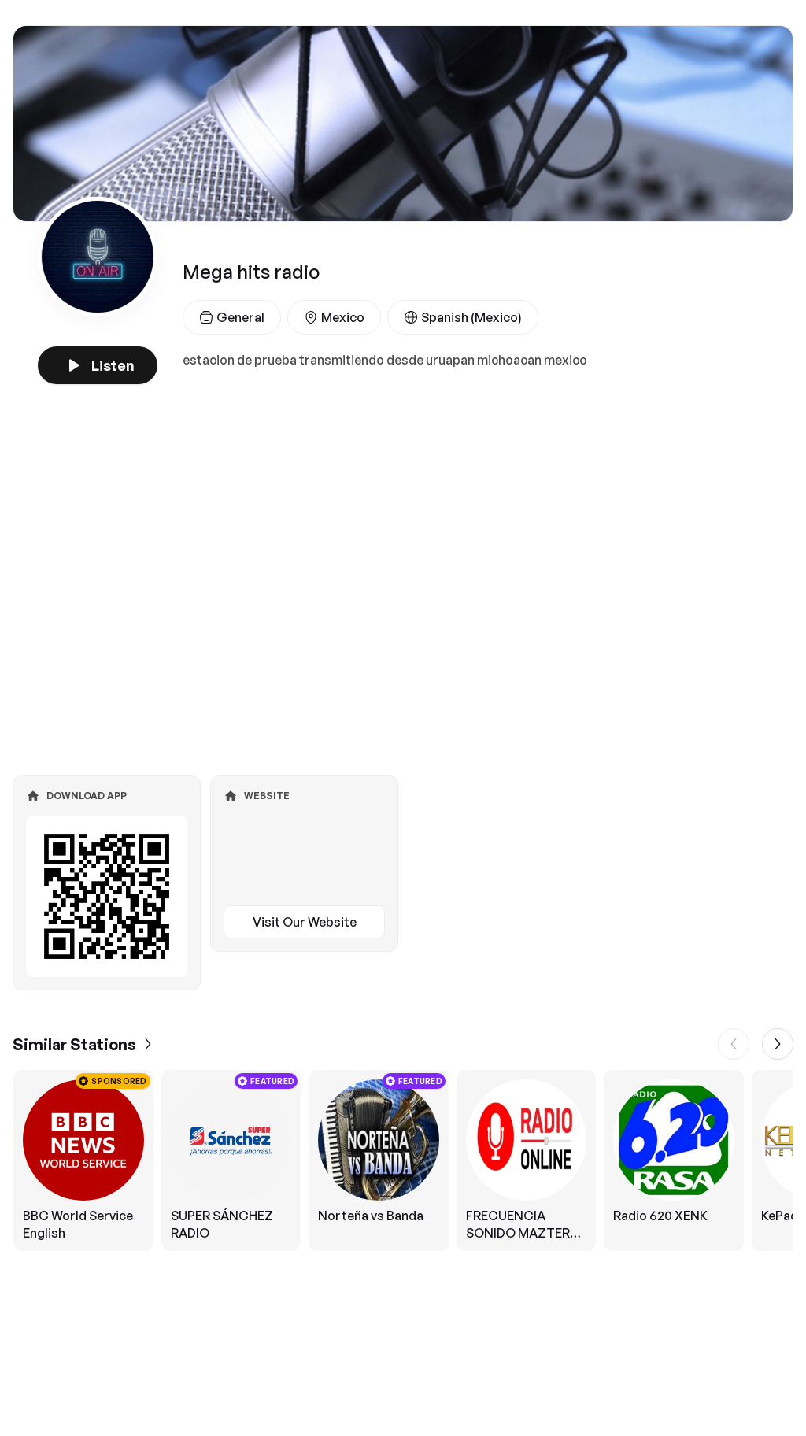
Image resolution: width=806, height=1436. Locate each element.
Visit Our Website (305, 922)
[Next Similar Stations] (777, 1044)
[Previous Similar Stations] (733, 1044)
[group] (403, 1160)
